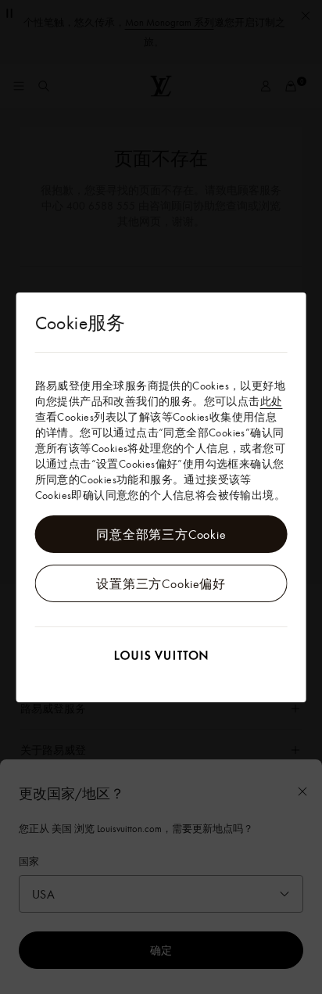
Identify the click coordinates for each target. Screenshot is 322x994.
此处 (271, 401)
